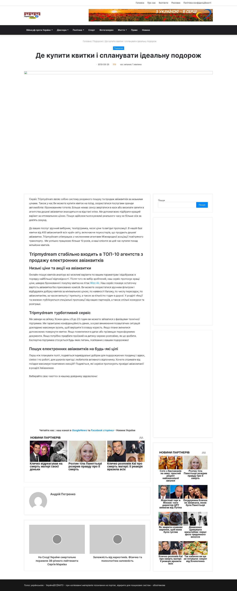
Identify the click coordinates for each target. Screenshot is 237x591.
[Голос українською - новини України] (32, 15)
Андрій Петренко (62, 494)
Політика (77, 30)
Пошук (161, 200)
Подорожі (98, 41)
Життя (121, 30)
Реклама (175, 2)
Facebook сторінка (102, 430)
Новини (146, 30)
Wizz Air (94, 283)
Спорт (91, 30)
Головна (140, 2)
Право (134, 30)
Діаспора (61, 30)
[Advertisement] (87, 405)
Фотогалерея (106, 30)
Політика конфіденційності (197, 2)
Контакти (163, 2)
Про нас (151, 2)
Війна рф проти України (38, 30)
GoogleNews (79, 430)
